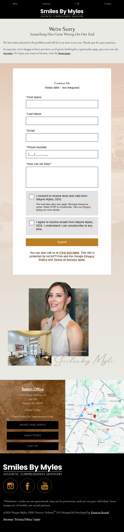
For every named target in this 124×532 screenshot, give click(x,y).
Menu (15, 3)
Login (37, 519)
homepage (64, 53)
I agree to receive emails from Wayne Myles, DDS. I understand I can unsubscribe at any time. (64, 225)
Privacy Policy (23, 519)
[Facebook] (27, 485)
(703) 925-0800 (69, 252)
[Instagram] (10, 485)
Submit (62, 242)
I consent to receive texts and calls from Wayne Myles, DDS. (63, 202)
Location (46, 3)
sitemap (7, 53)
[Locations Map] (94, 416)
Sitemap (8, 519)
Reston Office (33, 389)
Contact (107, 3)
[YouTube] (44, 485)
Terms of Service (65, 259)
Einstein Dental (100, 512)
